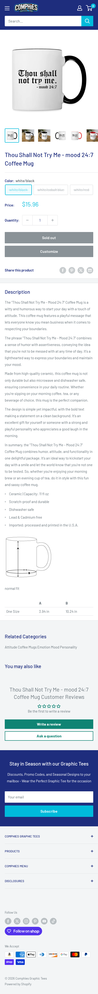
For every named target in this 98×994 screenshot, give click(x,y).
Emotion (44, 647)
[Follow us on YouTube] (44, 921)
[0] (89, 8)
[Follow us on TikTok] (53, 921)
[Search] (87, 21)
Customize (49, 251)
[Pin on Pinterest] (72, 270)
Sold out (49, 237)
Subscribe (49, 811)
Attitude (11, 647)
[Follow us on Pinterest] (35, 921)
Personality (68, 647)
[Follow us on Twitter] (17, 921)
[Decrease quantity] (27, 220)
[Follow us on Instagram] (26, 921)
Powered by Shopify (18, 984)
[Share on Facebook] (62, 270)
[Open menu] (7, 8)
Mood (55, 647)
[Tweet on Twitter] (81, 270)
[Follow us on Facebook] (8, 921)
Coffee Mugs (27, 647)
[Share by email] (90, 270)
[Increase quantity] (53, 220)
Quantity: (12, 220)
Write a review (49, 724)
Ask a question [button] (49, 736)
